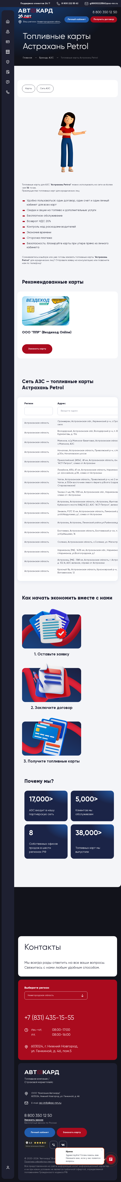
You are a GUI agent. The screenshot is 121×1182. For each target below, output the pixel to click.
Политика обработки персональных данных (47, 1162)
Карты (28, 88)
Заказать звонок (33, 1120)
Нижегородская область (49, 22)
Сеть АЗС (45, 88)
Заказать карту (37, 349)
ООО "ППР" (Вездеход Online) (46, 332)
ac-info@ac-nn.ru (50, 1103)
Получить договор (104, 19)
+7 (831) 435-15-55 (49, 1018)
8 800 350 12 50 (105, 12)
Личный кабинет (77, 19)
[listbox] (55, 995)
